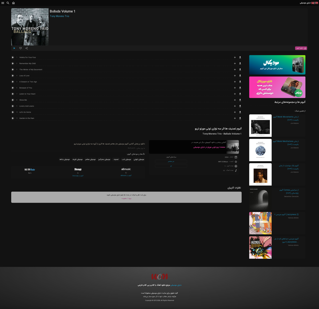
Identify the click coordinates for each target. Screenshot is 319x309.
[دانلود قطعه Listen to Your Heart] (240, 95)
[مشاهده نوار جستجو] (8, 4)
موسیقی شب (126, 159)
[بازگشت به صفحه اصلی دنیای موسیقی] (13, 4)
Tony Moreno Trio (59, 16)
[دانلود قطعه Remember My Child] (240, 64)
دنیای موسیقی (175, 285)
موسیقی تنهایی (139, 159)
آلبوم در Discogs (78, 175)
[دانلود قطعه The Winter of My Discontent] (240, 70)
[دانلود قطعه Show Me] (240, 101)
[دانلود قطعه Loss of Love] (240, 77)
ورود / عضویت (126, 198)
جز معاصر (171, 161)
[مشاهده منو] (2, 4)
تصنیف (116, 159)
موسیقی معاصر (90, 159)
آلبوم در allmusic (126, 175)
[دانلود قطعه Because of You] (240, 89)
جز (171, 166)
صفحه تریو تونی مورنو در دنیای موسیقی (209, 147)
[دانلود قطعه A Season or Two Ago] (240, 83)
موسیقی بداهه (65, 159)
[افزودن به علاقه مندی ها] (20, 49)
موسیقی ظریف (77, 159)
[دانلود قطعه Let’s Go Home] (240, 113)
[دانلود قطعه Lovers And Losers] (240, 107)
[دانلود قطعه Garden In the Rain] (240, 119)
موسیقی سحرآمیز (104, 159)
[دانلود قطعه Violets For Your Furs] (240, 58)
